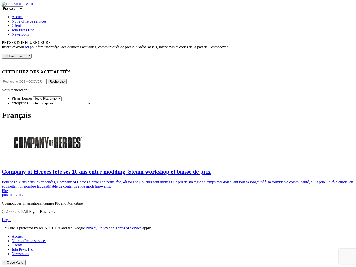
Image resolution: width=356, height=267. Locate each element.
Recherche (57, 81)
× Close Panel (14, 262)
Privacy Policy (97, 228)
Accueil (17, 17)
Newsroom (20, 34)
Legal (6, 220)
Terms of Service (128, 228)
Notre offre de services (29, 21)
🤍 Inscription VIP (17, 56)
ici (27, 47)
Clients (17, 26)
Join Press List (23, 30)
